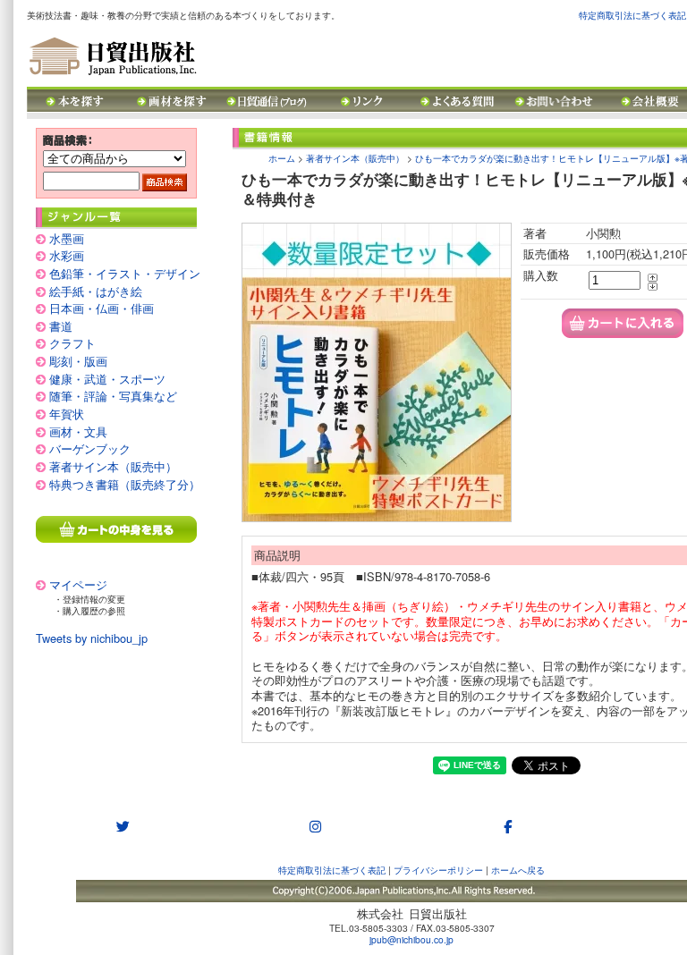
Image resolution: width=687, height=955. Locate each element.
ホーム (281, 158)
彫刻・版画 (78, 360)
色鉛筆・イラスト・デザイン (124, 273)
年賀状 (66, 413)
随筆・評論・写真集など (113, 395)
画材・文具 (78, 431)
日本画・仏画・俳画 (101, 308)
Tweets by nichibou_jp (92, 638)
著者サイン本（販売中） (113, 466)
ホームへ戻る (518, 869)
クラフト (72, 342)
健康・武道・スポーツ (107, 378)
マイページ (78, 584)
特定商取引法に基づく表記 (632, 14)
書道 (60, 325)
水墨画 (66, 238)
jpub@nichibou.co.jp (411, 939)
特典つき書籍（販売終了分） (124, 484)
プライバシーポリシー (438, 869)
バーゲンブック (90, 448)
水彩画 (66, 255)
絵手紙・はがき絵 (95, 291)
